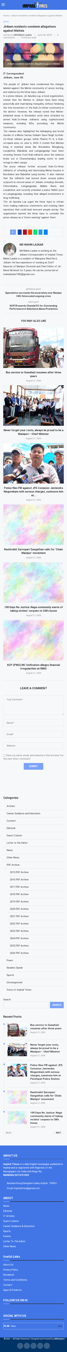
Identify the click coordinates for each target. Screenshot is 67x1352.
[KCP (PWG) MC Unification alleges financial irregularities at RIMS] (33, 640)
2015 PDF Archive (19, 872)
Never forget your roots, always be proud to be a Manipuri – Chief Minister (45, 1048)
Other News (13, 857)
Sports (10, 975)
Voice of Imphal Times (19, 989)
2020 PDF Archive (19, 908)
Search (7, 999)
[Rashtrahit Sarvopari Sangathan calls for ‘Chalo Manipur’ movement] (33, 524)
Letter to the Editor (17, 842)
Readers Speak (15, 967)
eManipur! (59, 1338)
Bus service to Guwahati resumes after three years (45, 1027)
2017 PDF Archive (19, 886)
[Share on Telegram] (40, 232)
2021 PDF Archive (19, 916)
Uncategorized (14, 982)
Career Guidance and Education (23, 813)
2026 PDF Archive (19, 953)
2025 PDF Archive (19, 945)
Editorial (11, 828)
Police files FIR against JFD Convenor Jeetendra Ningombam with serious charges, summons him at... (33, 491)
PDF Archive (13, 864)
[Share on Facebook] (20, 232)
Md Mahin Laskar (23, 35)
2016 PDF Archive (19, 879)
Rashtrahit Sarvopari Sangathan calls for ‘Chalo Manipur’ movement (45, 1096)
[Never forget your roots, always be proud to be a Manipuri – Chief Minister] (33, 405)
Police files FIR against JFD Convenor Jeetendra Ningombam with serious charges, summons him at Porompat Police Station (46, 1072)
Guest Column (14, 835)
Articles (11, 806)
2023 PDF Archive (19, 931)
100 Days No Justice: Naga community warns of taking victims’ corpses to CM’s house (46, 1117)
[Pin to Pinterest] (25, 232)
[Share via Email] (46, 232)
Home (6, 15)
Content (11, 820)
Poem (10, 960)
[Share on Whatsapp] (35, 232)
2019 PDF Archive (19, 901)
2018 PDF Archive (19, 894)
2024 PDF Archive (19, 938)
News (10, 850)
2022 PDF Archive (19, 923)
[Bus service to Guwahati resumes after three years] (33, 347)
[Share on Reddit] (30, 232)
